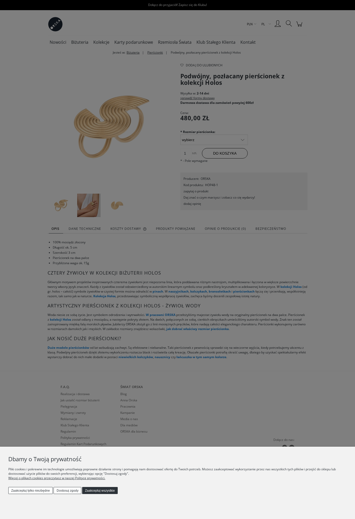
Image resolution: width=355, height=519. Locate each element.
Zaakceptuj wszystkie (100, 490)
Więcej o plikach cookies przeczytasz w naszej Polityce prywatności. (56, 478)
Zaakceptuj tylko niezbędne (30, 490)
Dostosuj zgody (67, 490)
